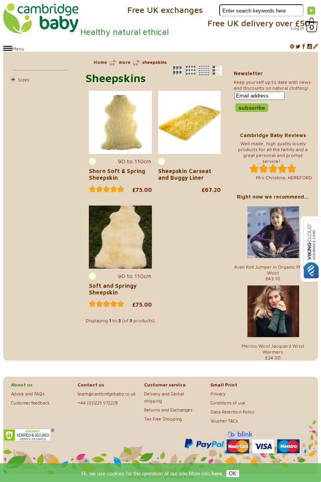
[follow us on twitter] (298, 47)
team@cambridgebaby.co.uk (107, 393)
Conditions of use (228, 402)
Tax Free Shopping (163, 418)
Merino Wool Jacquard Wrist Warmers (273, 349)
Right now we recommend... (273, 196)
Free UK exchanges (165, 10)
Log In (297, 28)
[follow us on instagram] (309, 47)
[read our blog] (315, 47)
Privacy (218, 393)
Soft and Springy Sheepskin (113, 289)
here (216, 474)
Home (100, 62)
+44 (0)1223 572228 (98, 402)
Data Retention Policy (232, 411)
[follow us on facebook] (303, 47)
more (124, 62)
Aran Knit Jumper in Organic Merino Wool (273, 270)
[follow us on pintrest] (292, 47)
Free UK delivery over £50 (258, 23)
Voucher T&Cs (224, 420)
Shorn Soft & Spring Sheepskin (117, 174)
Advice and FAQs (28, 393)
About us (21, 385)
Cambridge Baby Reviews (273, 135)
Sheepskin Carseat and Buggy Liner (184, 174)
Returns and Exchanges (168, 409)
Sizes (23, 80)
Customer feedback (30, 402)
